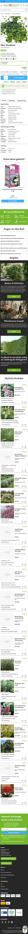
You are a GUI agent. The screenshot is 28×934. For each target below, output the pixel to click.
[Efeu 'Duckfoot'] (14, 29)
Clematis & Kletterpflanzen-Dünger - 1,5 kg (12, 190)
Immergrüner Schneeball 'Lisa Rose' (19, 388)
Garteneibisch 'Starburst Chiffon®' (20, 455)
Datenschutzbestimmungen (14, 835)
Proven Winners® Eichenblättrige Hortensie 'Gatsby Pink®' (20, 706)
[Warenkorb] (26, 5)
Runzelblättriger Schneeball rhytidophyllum (19, 744)
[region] (14, 29)
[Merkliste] (22, 402)
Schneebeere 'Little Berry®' (20, 509)
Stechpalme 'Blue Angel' (19, 684)
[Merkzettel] (21, 5)
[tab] (4, 100)
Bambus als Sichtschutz (14, 283)
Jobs (2, 884)
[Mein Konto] (24, 5)
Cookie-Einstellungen (5, 889)
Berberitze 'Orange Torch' (20, 766)
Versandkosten (22, 930)
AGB (12, 837)
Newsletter (3, 886)
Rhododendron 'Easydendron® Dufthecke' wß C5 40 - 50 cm (21, 617)
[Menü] (1, 5)
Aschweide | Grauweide (18, 662)
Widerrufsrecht (3, 877)
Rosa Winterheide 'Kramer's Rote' (20, 595)
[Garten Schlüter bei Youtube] (11, 922)
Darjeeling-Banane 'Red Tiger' (20, 550)
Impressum (10, 927)
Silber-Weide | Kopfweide (19, 433)
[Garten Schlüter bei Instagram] (5, 922)
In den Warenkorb (19, 78)
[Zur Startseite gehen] (11, 5)
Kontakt (3, 1)
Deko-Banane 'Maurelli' (18, 572)
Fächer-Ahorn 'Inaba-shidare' (19, 788)
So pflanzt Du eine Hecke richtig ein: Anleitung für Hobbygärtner (14, 358)
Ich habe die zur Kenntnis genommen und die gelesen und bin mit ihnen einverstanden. (14, 837)
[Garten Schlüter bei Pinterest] (8, 922)
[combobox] (12, 9)
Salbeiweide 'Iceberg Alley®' (20, 479)
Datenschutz (18, 927)
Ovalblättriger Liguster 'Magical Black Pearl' (20, 728)
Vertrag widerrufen (6, 863)
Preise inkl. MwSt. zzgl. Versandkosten (9, 72)
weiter (14, 296)
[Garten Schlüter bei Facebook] (2, 922)
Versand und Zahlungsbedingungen (7, 875)
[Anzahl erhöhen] (9, 78)
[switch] (25, 932)
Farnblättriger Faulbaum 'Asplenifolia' (19, 530)
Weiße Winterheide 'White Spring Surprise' (20, 639)
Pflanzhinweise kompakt (14, 321)
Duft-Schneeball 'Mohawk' (19, 494)
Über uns (2, 870)
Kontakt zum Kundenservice (6, 855)
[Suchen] (25, 9)
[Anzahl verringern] (2, 78)
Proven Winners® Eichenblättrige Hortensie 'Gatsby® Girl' (20, 410)
